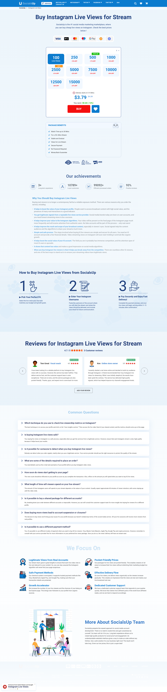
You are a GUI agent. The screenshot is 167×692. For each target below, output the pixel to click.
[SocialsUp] (29, 666)
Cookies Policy (55, 677)
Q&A (118, 2)
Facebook (96, 2)
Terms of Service (67, 675)
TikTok (85, 2)
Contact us (60, 4)
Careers (135, 666)
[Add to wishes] (95, 109)
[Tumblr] (147, 677)
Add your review (83, 390)
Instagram (74, 2)
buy (78, 108)
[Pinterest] (145, 677)
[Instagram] (137, 677)
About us (124, 666)
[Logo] (27, 3)
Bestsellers (60, 2)
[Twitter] (142, 677)
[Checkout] (146, 3)
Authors (144, 666)
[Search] (135, 3)
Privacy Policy (55, 675)
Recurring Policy (91, 675)
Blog (116, 666)
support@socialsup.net (141, 675)
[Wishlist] (141, 3)
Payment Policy (103, 675)
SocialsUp (22, 8)
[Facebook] (139, 677)
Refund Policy (79, 675)
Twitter (108, 2)
